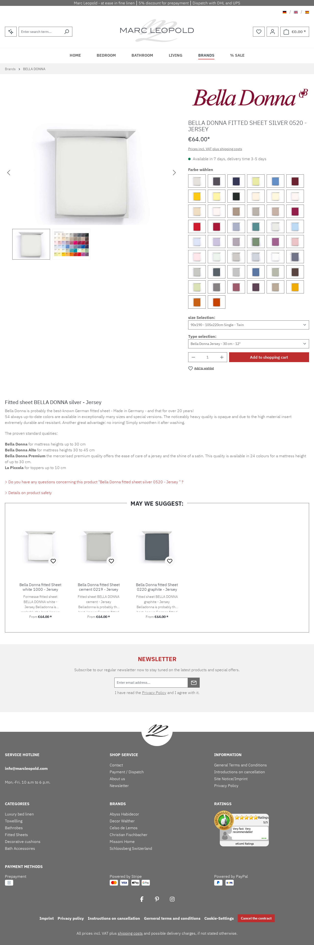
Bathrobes (14, 827)
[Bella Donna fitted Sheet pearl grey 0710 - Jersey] (197, 181)
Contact (116, 764)
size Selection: (201, 317)
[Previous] (8, 172)
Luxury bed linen (19, 814)
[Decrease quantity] (193, 357)
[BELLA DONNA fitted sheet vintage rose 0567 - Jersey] (236, 287)
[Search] (66, 32)
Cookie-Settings (219, 918)
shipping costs (130, 933)
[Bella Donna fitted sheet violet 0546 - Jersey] (256, 287)
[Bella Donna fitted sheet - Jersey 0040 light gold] (197, 196)
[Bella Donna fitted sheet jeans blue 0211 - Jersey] (236, 226)
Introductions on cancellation (239, 771)
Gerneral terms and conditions (172, 918)
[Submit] (194, 683)
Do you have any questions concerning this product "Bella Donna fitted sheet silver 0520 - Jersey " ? (95, 481)
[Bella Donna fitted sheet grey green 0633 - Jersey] (275, 271)
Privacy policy (71, 918)
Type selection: (202, 336)
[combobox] (40, 32)
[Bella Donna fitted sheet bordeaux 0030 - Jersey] (295, 211)
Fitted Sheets (16, 834)
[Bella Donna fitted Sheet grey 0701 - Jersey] (236, 256)
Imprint (46, 918)
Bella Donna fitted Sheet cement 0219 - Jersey (99, 587)
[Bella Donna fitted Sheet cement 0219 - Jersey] (197, 271)
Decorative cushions (22, 841)
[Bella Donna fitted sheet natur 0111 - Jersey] (275, 196)
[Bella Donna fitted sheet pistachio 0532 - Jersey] (197, 287)
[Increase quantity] (222, 357)
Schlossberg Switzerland (131, 848)
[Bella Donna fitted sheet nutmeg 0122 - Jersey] (236, 211)
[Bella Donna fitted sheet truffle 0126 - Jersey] (275, 211)
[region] (91, 189)
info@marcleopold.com (26, 768)
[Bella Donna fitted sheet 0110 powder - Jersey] (256, 196)
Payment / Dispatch (127, 771)
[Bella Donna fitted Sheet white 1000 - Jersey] (275, 256)
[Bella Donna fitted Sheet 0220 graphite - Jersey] (216, 271)
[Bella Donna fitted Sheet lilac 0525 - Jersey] (216, 241)
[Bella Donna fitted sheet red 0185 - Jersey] (197, 226)
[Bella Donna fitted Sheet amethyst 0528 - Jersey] (236, 241)
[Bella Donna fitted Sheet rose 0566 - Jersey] (197, 256)
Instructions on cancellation (114, 918)
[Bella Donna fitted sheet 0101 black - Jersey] (236, 196)
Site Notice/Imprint (231, 778)
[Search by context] (11, 32)
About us (117, 778)
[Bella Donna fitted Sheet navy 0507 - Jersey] (236, 181)
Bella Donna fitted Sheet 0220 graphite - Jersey (157, 587)
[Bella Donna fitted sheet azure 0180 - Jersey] (275, 181)
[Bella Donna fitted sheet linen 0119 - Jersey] (216, 211)
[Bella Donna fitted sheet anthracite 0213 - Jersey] (216, 181)
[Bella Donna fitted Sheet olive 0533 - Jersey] (256, 241)
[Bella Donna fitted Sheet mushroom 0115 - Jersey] (197, 211)
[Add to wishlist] (53, 561)
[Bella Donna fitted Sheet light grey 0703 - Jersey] (256, 256)
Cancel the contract (256, 918)
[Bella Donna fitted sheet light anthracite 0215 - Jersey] (216, 287)
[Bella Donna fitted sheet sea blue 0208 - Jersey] (256, 271)
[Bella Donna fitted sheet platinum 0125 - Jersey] (256, 211)
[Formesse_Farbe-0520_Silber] (91, 172)
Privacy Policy (154, 692)
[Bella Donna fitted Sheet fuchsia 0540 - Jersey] (275, 241)
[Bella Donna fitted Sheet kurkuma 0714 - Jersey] (197, 302)
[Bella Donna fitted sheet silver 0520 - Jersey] (275, 226)
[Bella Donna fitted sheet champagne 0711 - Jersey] (275, 287)
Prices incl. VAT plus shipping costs (215, 149)
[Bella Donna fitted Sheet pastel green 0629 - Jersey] (216, 256)
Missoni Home (122, 841)
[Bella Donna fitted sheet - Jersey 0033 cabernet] (295, 181)
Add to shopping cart (269, 357)
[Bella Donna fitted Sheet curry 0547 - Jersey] (295, 287)
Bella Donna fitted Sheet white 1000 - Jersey (40, 587)
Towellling (13, 820)
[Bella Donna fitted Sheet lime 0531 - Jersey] (256, 181)
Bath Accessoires (20, 848)
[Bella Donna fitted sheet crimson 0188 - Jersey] (216, 226)
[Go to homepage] (157, 30)
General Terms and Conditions (240, 764)
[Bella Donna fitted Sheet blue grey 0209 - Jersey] (295, 256)
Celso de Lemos (124, 827)
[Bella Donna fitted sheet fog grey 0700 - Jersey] (236, 271)
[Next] (174, 172)
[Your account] (272, 32)
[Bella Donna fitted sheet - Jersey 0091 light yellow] (216, 196)
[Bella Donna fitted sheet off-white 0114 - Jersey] (295, 196)
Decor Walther (122, 820)
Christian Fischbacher (128, 834)
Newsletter (119, 785)
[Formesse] (250, 97)
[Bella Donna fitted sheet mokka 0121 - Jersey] (295, 271)
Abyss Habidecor (124, 814)
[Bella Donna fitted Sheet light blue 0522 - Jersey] (295, 226)
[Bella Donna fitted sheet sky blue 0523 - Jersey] (197, 241)
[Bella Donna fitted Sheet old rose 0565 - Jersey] (295, 241)
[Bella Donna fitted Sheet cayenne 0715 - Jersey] (216, 302)
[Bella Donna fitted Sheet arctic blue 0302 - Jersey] (256, 226)
